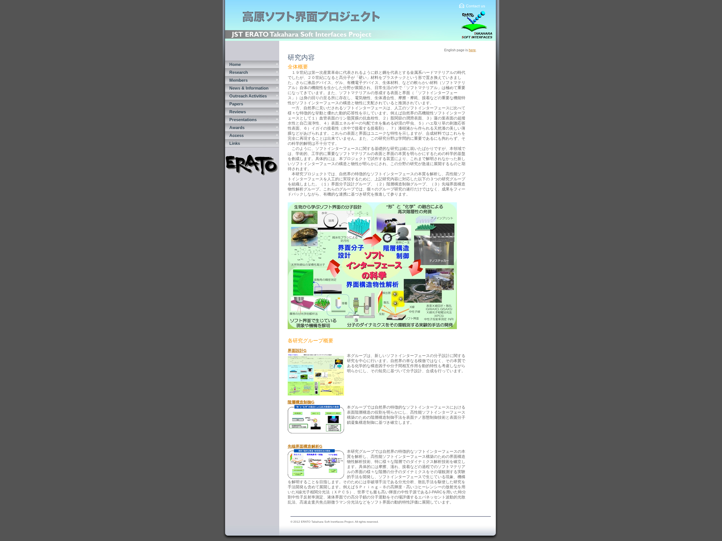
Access (236, 135)
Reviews (237, 111)
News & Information (248, 88)
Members (238, 80)
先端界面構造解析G (305, 446)
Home (235, 64)
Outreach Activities (248, 96)
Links (234, 143)
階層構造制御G (301, 402)
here (472, 50)
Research (238, 72)
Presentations (243, 119)
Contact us (475, 6)
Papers (236, 103)
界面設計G (297, 350)
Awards (237, 127)
